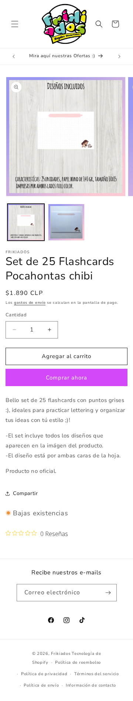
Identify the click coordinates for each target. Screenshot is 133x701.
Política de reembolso (78, 662)
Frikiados (60, 653)
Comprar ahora (66, 377)
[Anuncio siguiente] (119, 56)
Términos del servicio (96, 674)
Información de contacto (91, 685)
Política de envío (41, 685)
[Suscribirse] (108, 592)
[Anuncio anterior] (14, 56)
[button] (15, 24)
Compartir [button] (25, 493)
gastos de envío (30, 302)
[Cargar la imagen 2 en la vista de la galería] (66, 222)
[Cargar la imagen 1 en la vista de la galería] (25, 222)
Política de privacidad (44, 674)
